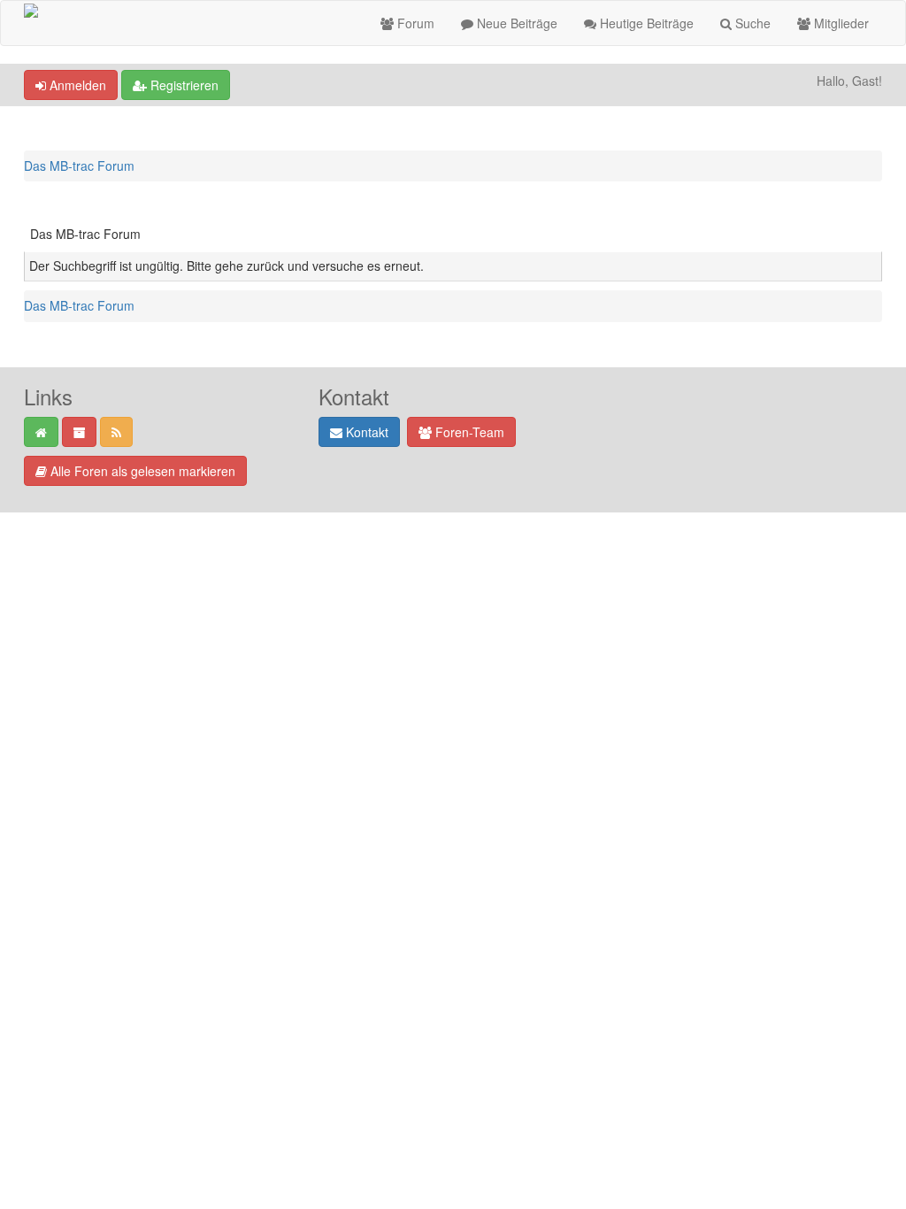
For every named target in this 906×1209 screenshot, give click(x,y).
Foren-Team (468, 432)
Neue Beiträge (515, 23)
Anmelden (76, 85)
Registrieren (183, 85)
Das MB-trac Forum (79, 165)
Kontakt (365, 432)
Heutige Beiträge (645, 23)
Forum (414, 23)
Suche (751, 23)
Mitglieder (839, 23)
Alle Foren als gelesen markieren (141, 471)
